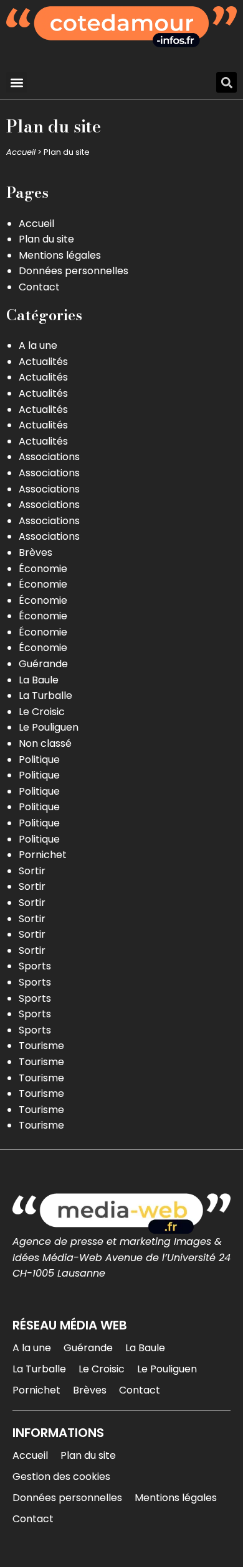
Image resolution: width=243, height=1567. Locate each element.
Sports (35, 966)
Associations (49, 457)
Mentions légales (60, 255)
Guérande (43, 664)
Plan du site (46, 239)
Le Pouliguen (49, 727)
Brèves (35, 552)
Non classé (45, 743)
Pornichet (43, 855)
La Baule (39, 680)
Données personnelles (73, 271)
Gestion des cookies (61, 1476)
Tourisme (41, 1045)
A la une (38, 345)
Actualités (43, 361)
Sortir (32, 871)
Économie (43, 569)
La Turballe (45, 695)
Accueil (21, 152)
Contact (39, 287)
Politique (39, 759)
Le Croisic (42, 712)
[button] (16, 82)
